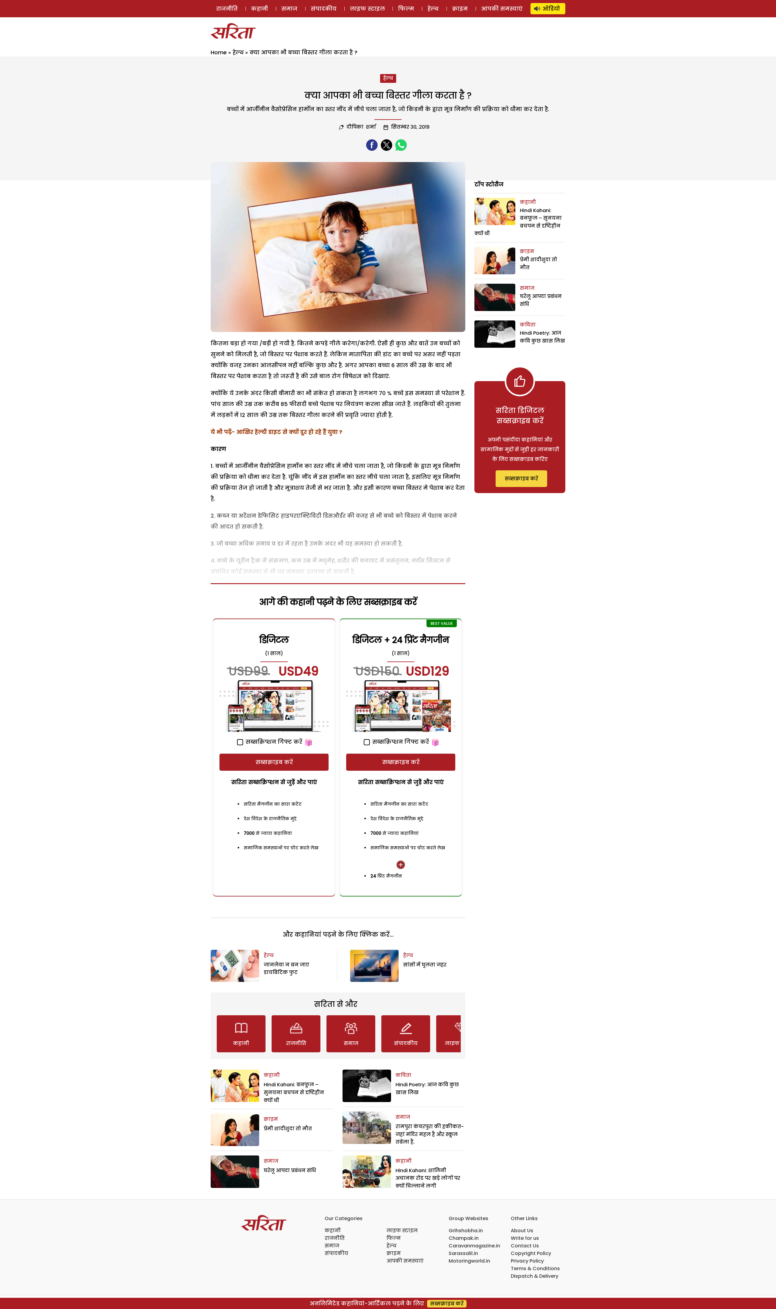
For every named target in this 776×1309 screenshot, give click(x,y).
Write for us (525, 1238)
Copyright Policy (531, 1253)
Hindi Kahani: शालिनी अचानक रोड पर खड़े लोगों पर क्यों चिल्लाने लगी (428, 1178)
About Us (522, 1230)
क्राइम (460, 8)
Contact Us (525, 1245)
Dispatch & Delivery (534, 1276)
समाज (289, 8)
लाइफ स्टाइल (367, 8)
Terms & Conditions (535, 1268)
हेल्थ (433, 8)
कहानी (259, 8)
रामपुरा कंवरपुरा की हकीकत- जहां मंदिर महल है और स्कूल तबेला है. (430, 1134)
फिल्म (406, 8)
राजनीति (227, 8)
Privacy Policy (527, 1260)
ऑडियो (551, 8)
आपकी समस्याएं (502, 8)
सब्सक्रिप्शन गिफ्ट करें (273, 742)
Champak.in (464, 1238)
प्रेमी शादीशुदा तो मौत (288, 1128)
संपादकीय (323, 8)
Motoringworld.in (469, 1260)
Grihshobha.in (466, 1230)
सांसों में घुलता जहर (425, 964)
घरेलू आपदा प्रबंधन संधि (290, 1170)
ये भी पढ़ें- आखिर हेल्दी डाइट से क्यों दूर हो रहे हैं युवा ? (276, 432)
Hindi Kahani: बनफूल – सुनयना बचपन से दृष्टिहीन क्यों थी (294, 1092)
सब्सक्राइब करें (274, 762)
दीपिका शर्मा (361, 126)
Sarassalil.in (463, 1253)
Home (219, 52)
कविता (403, 1075)
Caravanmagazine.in (474, 1245)
